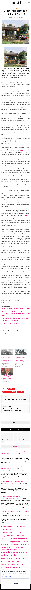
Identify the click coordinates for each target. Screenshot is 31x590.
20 (15, 438)
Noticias (15, 8)
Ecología (3, 536)
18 (7, 438)
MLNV (26, 552)
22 (23, 438)
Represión (20, 558)
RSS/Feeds (16, 446)
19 (11, 438)
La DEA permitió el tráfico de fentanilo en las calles (14, 511)
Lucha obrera (19, 547)
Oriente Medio (9, 554)
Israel (12, 544)
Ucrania (8, 564)
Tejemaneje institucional (12, 561)
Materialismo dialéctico (5, 549)
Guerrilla (2, 541)
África (21, 567)
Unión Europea (17, 564)
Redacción (10, 17)
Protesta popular (5, 559)
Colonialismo (22, 526)
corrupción (14, 529)
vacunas (12, 567)
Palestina (19, 555)
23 (28, 438)
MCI (21, 549)
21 (19, 438)
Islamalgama (5, 544)
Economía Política (15, 535)
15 (23, 436)
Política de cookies (6, 576)
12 (11, 436)
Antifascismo (6, 526)
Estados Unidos (6, 539)
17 (2, 438)
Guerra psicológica (19, 538)
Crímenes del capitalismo (9, 391)
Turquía (3, 564)
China (16, 526)
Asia (12, 526)
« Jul (2, 444)
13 (15, 436)
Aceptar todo (15, 579)
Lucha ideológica (7, 547)
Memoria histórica (8, 551)
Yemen (17, 567)
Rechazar (15, 583)
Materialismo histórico (15, 549)
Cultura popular (25, 532)
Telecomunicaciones (24, 561)
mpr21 (15, 2)
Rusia (3, 561)
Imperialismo (15, 541)
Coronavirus (11, 388)
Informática (24, 542)
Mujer (2, 555)
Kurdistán (16, 544)
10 (2, 436)
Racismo (13, 558)
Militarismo (20, 391)
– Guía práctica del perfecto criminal (10, 317)
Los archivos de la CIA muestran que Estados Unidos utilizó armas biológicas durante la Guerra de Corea (6, 358)
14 (19, 436)
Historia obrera (7, 541)
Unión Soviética (5, 567)
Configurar (15, 586)
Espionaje (26, 536)
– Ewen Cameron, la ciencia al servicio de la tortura (14, 312)
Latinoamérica (24, 544)
